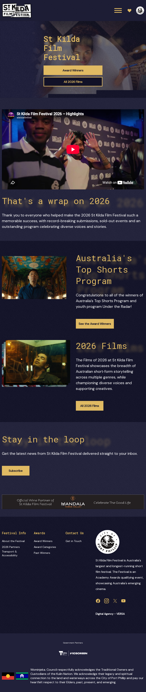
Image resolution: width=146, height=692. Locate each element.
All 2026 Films (73, 82)
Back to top (127, 683)
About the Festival (13, 541)
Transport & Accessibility (9, 553)
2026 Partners (11, 547)
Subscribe (16, 471)
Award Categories (45, 547)
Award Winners (73, 70)
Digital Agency (104, 613)
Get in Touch (74, 541)
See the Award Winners (95, 324)
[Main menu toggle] (118, 10)
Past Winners (42, 553)
